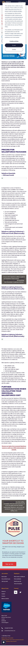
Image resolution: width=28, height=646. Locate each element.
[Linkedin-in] (15, 592)
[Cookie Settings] (4, 642)
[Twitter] (20, 592)
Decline (14, 49)
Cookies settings (14, 41)
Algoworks (4, 116)
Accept (14, 45)
